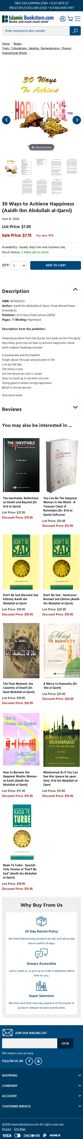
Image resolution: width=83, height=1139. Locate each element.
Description (15, 291)
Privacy (6, 1129)
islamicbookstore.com (28, 19)
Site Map (20, 1129)
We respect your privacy (17, 1053)
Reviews (12, 409)
